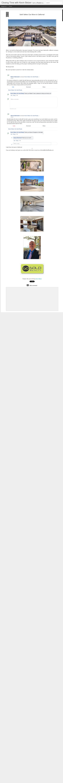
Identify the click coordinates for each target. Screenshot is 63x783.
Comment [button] (28, 87)
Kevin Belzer (39, 279)
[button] (55, 87)
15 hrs (12, 78)
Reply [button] (14, 95)
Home (10, 6)
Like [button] (13, 87)
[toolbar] (7, 90)
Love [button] (14, 126)
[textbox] (27, 102)
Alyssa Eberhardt (15, 115)
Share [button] (44, 87)
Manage (53, 93)
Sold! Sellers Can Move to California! (32, 14)
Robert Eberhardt (15, 76)
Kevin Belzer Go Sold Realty (31, 76)
